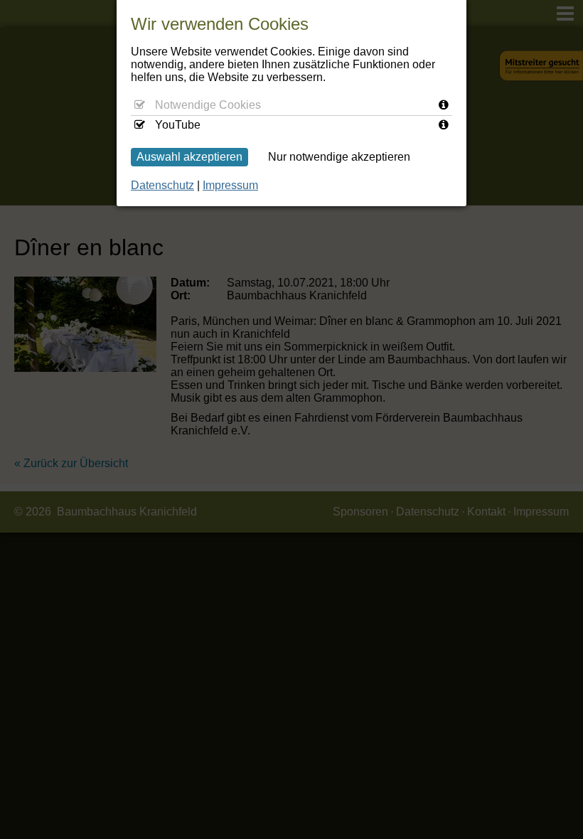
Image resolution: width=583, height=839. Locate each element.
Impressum (230, 185)
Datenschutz (162, 185)
